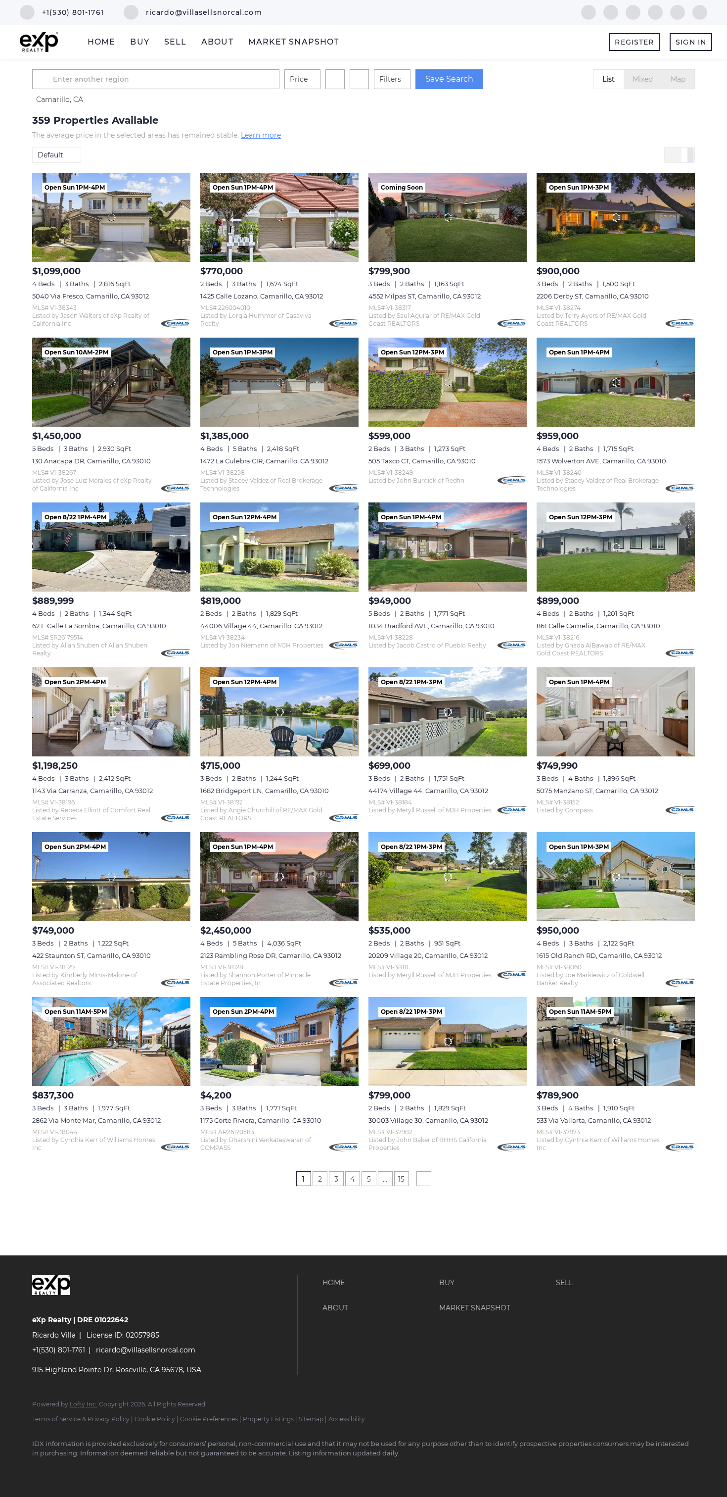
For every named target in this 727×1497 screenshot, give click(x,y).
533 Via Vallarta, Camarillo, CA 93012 (594, 1120)
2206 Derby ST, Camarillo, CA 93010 (593, 296)
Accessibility (346, 1419)
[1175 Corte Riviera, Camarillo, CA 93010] (279, 1041)
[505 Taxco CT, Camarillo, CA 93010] (447, 382)
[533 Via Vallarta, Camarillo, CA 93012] (616, 1041)
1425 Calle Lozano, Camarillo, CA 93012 (261, 296)
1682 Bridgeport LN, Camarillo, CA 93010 (264, 791)
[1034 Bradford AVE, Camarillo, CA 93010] (447, 547)
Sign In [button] (691, 42)
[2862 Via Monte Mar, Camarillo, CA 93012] (111, 1041)
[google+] (699, 11)
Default (50, 154)
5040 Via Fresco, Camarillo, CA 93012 (90, 296)
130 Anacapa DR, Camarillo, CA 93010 (91, 461)
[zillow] (633, 11)
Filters (390, 79)
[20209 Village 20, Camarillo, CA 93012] (447, 876)
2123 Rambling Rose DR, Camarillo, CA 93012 (270, 955)
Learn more (261, 135)
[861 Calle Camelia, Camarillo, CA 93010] (616, 547)
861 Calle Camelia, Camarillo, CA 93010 (598, 626)
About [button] (217, 42)
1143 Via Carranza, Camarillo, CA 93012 (92, 791)
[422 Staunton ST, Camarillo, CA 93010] (111, 876)
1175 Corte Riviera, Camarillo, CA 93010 (260, 1120)
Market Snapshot (293, 42)
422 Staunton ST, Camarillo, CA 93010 (91, 955)
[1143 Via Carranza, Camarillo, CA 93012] (111, 711)
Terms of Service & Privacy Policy (81, 1419)
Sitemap (311, 1419)
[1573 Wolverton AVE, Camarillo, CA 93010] (616, 382)
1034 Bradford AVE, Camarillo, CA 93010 (431, 626)
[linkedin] (610, 11)
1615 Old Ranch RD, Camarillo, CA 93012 (599, 955)
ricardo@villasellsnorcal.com (145, 1350)
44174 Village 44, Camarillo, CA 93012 (428, 791)
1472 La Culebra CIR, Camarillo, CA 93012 (264, 461)
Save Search (449, 79)
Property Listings (268, 1419)
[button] (44, 79)
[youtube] (677, 11)
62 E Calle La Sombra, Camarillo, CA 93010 (99, 626)
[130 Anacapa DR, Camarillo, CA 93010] (111, 382)
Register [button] (634, 42)
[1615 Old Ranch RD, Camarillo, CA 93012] (616, 876)
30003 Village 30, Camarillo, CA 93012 (428, 1120)
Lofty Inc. (83, 1404)
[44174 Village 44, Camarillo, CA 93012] (447, 711)
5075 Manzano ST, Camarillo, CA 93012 (597, 791)
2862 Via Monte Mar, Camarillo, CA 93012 (96, 1120)
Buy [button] (139, 42)
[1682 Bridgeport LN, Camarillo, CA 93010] (279, 711)
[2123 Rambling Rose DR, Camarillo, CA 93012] (279, 876)
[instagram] (655, 11)
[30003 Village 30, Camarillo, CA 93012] (447, 1041)
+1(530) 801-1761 (58, 1350)
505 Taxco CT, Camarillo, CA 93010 (422, 461)
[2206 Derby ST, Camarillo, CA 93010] (616, 217)
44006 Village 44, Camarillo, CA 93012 (261, 626)
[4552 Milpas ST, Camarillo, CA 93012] (447, 217)
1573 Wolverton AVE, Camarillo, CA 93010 (601, 461)
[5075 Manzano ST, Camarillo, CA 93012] (616, 711)
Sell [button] (175, 42)
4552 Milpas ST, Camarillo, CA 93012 (424, 296)
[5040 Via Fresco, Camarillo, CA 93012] (111, 217)
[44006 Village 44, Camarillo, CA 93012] (279, 547)
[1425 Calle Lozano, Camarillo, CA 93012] (279, 217)
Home (101, 42)
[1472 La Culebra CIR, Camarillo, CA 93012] (279, 382)
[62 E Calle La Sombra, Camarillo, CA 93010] (111, 547)
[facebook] (588, 11)
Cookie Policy (155, 1419)
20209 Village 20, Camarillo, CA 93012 (428, 955)
